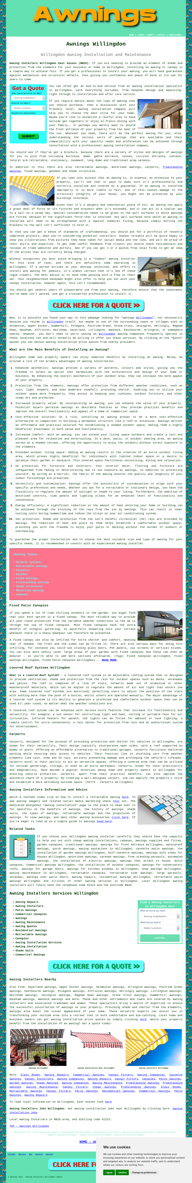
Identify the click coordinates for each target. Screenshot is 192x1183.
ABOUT (150, 35)
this (116, 801)
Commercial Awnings (88, 1074)
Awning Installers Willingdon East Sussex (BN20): (49, 63)
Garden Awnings (21, 1083)
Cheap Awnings (47, 1083)
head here (104, 821)
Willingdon (144, 317)
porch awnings (64, 848)
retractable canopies (88, 873)
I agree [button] (109, 1172)
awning (116, 177)
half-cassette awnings (125, 852)
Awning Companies (151, 1074)
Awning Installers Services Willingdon (53, 893)
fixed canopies (57, 625)
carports (141, 749)
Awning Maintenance (107, 1083)
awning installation (97, 361)
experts (143, 1011)
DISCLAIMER (175, 35)
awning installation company (102, 109)
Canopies (148, 1078)
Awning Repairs (56, 1074)
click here (120, 817)
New (30, 1154)
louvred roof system (29, 699)
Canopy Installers (39, 1078)
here (125, 797)
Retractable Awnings (25, 1091)
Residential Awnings (118, 1091)
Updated (39, 1154)
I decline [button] (122, 1172)
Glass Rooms (30, 1074)
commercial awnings (41, 864)
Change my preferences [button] (144, 1172)
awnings (177, 152)
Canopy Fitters (120, 1074)
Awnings (22, 1154)
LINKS (141, 35)
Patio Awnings (170, 1078)
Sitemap (11, 1154)
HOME (131, 35)
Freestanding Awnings (142, 1083)
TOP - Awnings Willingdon (29, 1126)
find (21, 987)
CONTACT (161, 35)
